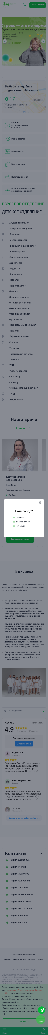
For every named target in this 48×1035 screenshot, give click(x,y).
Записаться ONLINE (40, 1020)
